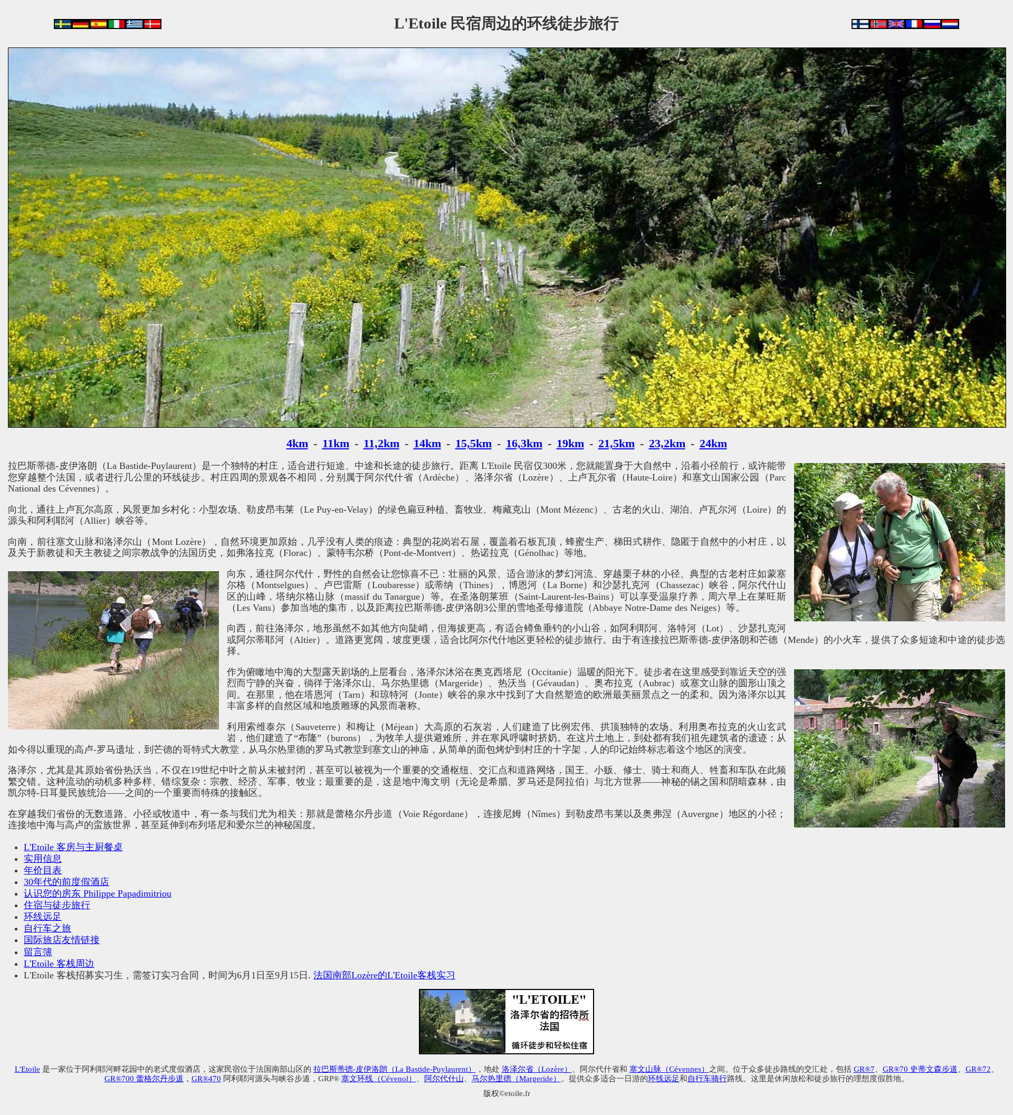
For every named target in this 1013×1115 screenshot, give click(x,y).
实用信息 (43, 858)
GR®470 (206, 1078)
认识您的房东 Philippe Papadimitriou (97, 893)
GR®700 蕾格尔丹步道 (144, 1078)
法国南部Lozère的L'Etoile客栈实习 (384, 975)
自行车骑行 (707, 1078)
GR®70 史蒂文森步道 (920, 1068)
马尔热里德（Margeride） (516, 1078)
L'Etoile (27, 1068)
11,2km (381, 443)
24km (713, 443)
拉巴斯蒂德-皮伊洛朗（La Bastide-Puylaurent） (394, 1068)
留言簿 (38, 952)
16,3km (524, 443)
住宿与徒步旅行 (57, 905)
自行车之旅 (47, 928)
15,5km (473, 443)
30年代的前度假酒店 (66, 882)
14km (427, 443)
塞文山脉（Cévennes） (669, 1068)
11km (335, 443)
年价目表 (43, 870)
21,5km (616, 443)
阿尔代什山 (444, 1078)
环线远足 (43, 916)
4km (297, 443)
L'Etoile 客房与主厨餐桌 (73, 847)
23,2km (667, 443)
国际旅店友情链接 (62, 940)
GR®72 (978, 1068)
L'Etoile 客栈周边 (59, 963)
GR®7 (864, 1068)
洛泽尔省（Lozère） (537, 1068)
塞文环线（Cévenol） (378, 1078)
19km (570, 443)
